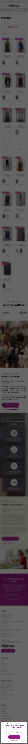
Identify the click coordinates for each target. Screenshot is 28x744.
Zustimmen (20, 732)
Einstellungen (9, 732)
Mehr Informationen (16, 727)
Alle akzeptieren (14, 737)
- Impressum (14, 740)
